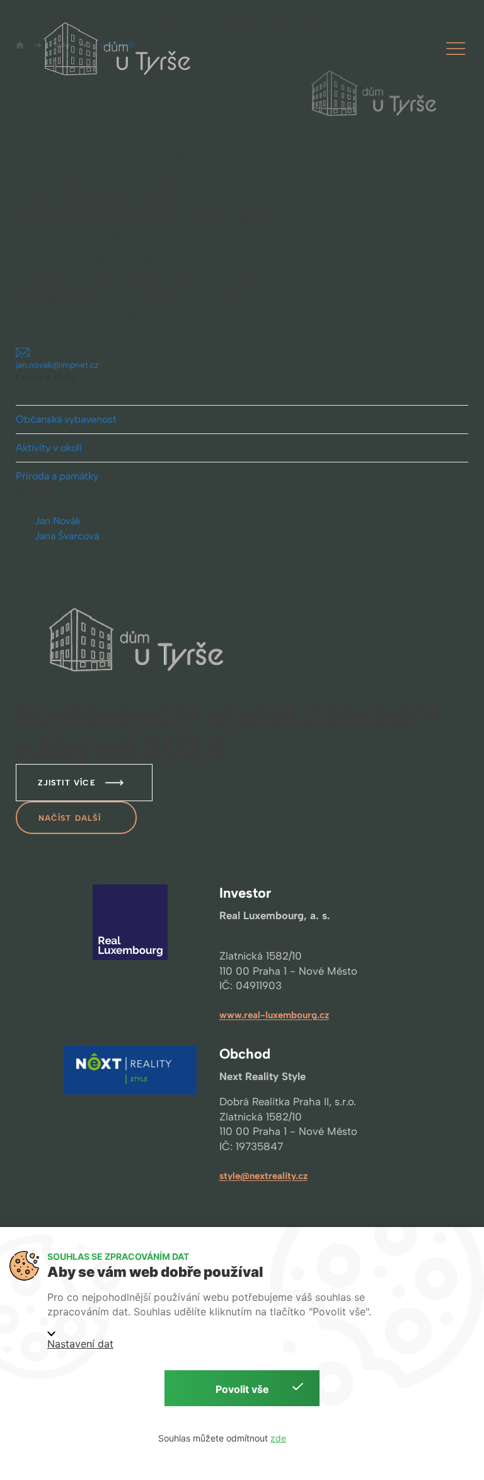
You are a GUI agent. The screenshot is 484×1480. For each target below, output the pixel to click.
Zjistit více (67, 782)
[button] (455, 48)
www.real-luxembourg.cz (274, 1015)
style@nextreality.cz (263, 1176)
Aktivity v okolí (49, 448)
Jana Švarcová (67, 536)
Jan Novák (58, 521)
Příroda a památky (57, 476)
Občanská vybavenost (66, 419)
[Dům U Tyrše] (122, 48)
